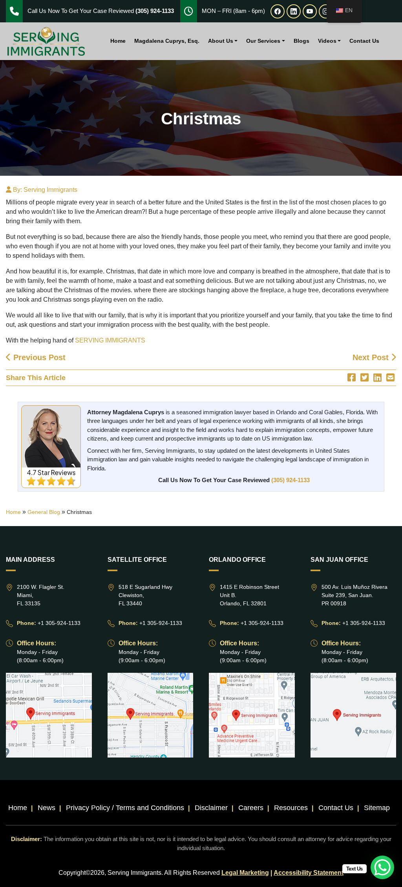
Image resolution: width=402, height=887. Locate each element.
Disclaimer (211, 808)
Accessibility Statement (309, 872)
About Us (220, 41)
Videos (327, 41)
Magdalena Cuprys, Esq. (166, 41)
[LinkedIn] (377, 377)
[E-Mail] (390, 377)
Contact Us (364, 41)
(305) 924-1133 (290, 480)
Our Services (263, 41)
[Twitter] (364, 377)
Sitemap (377, 808)
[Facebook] (351, 377)
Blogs (301, 41)
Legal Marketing (245, 872)
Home (118, 41)
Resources (291, 808)
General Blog (43, 512)
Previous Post (38, 357)
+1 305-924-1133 (59, 623)
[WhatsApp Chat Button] (382, 867)
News (46, 808)
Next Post (372, 357)
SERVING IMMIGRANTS (110, 340)
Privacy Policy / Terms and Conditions (125, 808)
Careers (250, 808)
